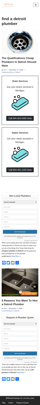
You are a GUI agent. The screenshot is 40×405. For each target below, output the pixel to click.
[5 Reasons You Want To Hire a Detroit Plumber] (20, 282)
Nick (5, 70)
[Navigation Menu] (35, 5)
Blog (3, 403)
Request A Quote (22, 403)
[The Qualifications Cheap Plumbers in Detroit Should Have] (20, 41)
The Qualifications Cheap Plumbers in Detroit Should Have (19, 62)
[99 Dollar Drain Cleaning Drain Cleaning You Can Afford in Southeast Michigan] (8, 5)
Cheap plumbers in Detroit (11, 72)
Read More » (16, 256)
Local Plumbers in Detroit (10, 311)
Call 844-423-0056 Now (20, 118)
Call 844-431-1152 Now (20, 170)
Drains (10, 403)
